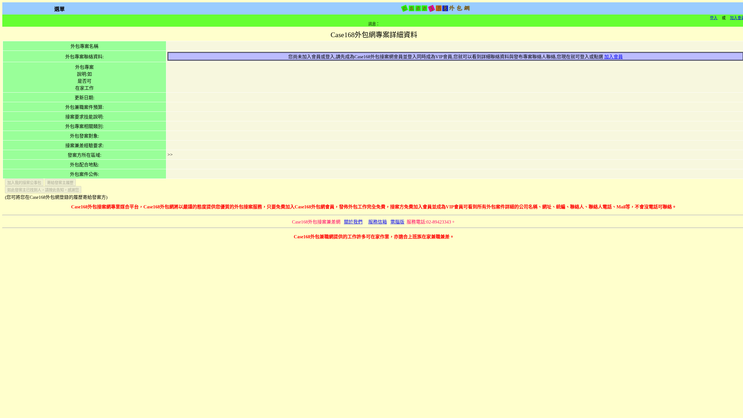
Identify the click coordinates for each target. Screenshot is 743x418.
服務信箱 (377, 221)
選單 (59, 9)
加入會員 (613, 56)
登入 (713, 18)
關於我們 (353, 221)
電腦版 (397, 221)
